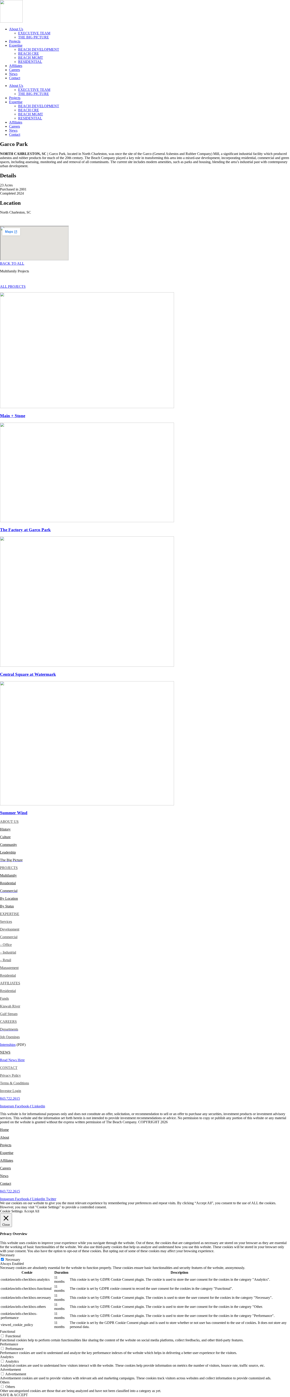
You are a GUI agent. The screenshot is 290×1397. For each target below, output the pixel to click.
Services (6, 921)
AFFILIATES (10, 983)
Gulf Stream (8, 1014)
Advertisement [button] (10, 1369)
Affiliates (15, 66)
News (13, 74)
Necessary (12, 1259)
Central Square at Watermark (28, 674)
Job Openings (10, 1037)
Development (9, 929)
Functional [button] (7, 1331)
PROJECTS (9, 868)
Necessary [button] (7, 1255)
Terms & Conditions (14, 1083)
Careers (14, 70)
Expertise (15, 45)
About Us (16, 29)
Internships (8, 1045)
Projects (14, 41)
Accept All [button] (31, 1211)
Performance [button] (9, 1344)
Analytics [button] (7, 1357)
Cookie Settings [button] (11, 1211)
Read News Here (12, 1060)
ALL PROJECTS (13, 286)
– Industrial (8, 952)
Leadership (8, 852)
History (5, 829)
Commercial (8, 937)
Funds (4, 998)
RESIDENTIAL (30, 62)
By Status (7, 906)
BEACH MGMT (30, 57)
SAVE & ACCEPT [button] (14, 1395)
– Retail (5, 960)
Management (9, 968)
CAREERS (8, 1021)
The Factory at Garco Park (25, 529)
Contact (14, 78)
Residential (8, 883)
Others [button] (5, 1382)
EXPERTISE (9, 914)
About (4, 1137)
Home (4, 1130)
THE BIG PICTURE (33, 37)
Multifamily (8, 875)
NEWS (5, 1052)
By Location (9, 898)
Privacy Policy (10, 1075)
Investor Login (10, 1091)
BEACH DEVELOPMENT (38, 49)
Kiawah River (10, 1006)
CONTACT (8, 1068)
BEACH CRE (28, 53)
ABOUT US (9, 821)
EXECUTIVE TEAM (34, 33)
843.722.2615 (10, 1098)
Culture (5, 837)
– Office (6, 945)
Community (8, 845)
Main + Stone (12, 415)
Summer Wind (13, 812)
